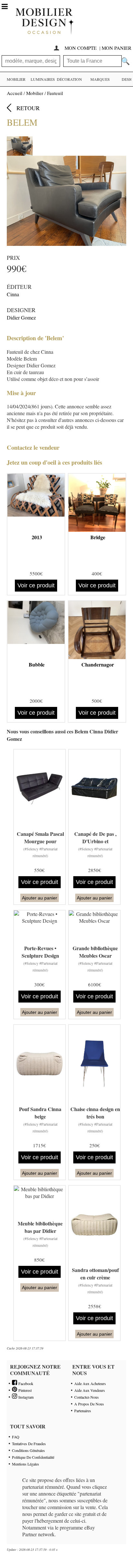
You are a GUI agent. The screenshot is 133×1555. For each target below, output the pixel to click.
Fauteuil (55, 93)
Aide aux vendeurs (89, 1390)
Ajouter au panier (39, 897)
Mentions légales (25, 1463)
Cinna (13, 294)
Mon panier (116, 48)
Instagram (25, 1397)
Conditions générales (28, 1450)
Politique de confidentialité (33, 1457)
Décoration (69, 79)
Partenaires (82, 1410)
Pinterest (24, 1390)
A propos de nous (89, 1403)
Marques (100, 79)
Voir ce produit (36, 585)
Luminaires (43, 79)
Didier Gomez (21, 317)
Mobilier (16, 79)
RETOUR (28, 108)
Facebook (25, 1383)
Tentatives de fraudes (29, 1443)
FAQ (15, 1436)
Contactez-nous (86, 1397)
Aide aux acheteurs (90, 1383)
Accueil (14, 93)
